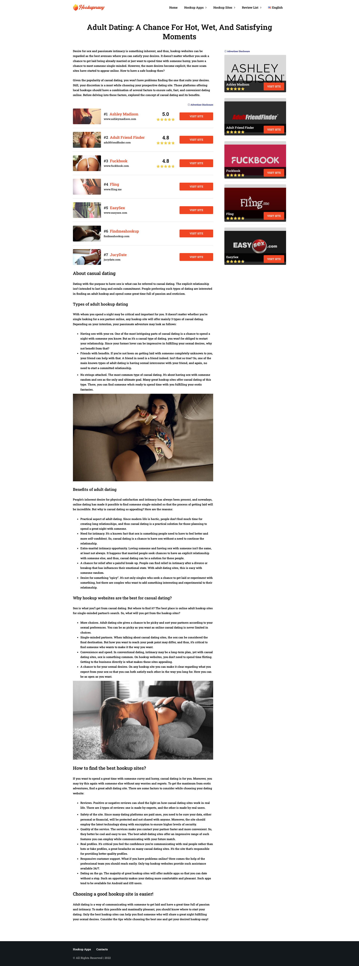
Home (173, 7)
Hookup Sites (222, 7)
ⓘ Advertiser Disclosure (200, 104)
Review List (250, 7)
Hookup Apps (194, 7)
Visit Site (196, 116)
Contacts (102, 949)
